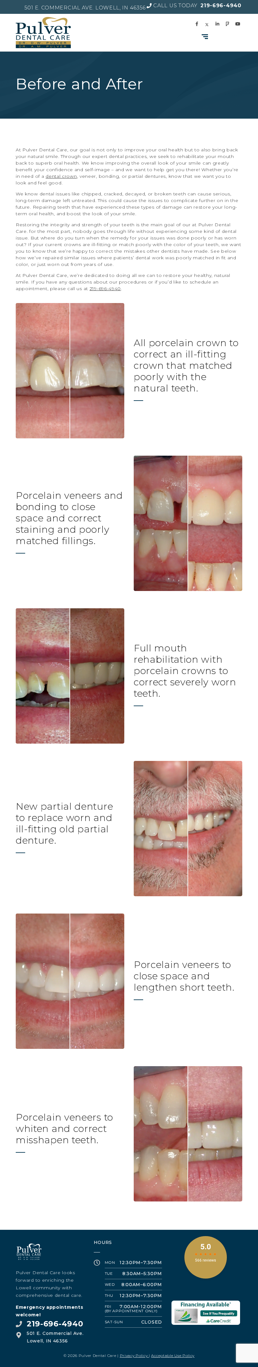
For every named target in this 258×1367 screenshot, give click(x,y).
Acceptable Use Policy (172, 1355)
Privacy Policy (134, 1355)
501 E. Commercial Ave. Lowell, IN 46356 (85, 8)
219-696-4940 (105, 288)
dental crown (61, 176)
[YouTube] (238, 23)
